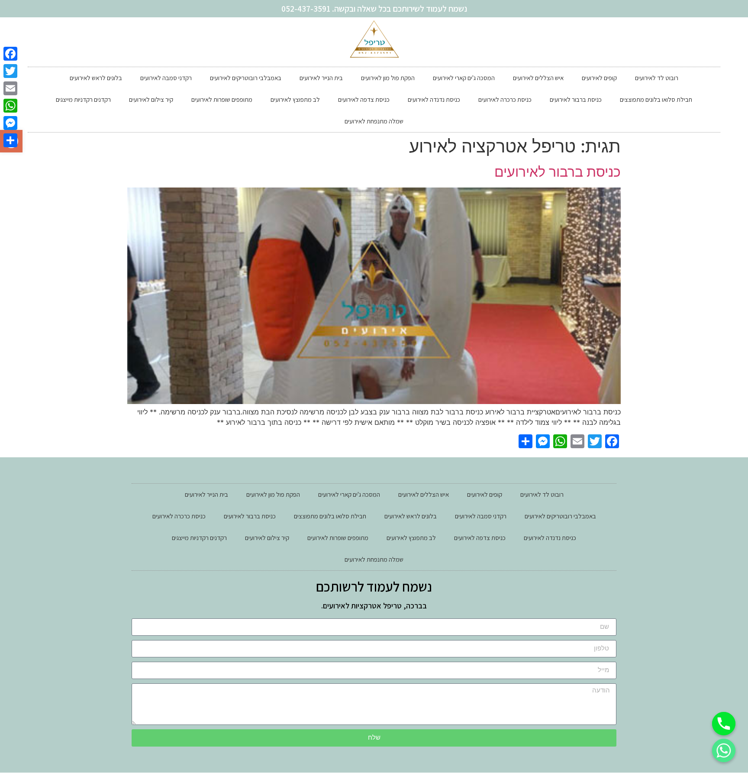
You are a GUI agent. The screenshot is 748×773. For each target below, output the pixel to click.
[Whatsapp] (723, 750)
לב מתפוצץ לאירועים (295, 99)
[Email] (10, 88)
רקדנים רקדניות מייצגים (83, 99)
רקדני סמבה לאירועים (166, 78)
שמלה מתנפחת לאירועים (374, 121)
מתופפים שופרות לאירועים (221, 99)
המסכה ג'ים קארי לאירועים (464, 78)
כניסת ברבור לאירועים (576, 99)
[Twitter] (10, 71)
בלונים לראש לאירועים (96, 78)
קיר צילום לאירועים (151, 99)
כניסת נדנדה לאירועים (434, 99)
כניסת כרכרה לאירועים (505, 99)
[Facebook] (10, 53)
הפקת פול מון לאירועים (388, 78)
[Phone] (723, 723)
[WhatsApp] (10, 105)
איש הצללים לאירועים (538, 78)
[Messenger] (10, 123)
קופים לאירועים (599, 78)
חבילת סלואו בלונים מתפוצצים (656, 99)
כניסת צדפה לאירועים (364, 99)
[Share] (10, 140)
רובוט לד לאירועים (656, 78)
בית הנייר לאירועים (321, 78)
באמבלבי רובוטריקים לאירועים (245, 78)
